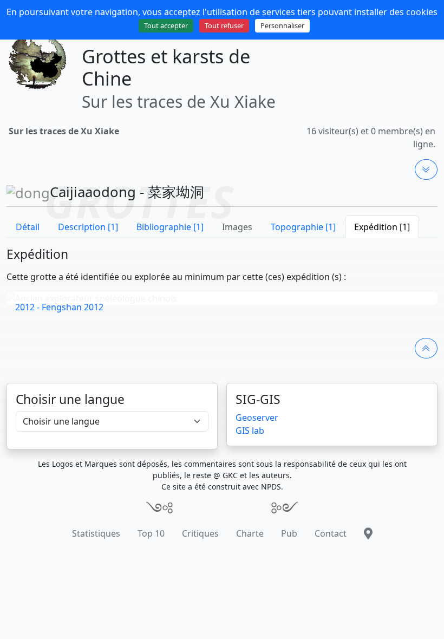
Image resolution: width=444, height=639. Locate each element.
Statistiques (96, 533)
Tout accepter (166, 25)
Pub (289, 533)
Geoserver (257, 417)
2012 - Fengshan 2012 (59, 307)
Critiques (200, 533)
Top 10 (151, 533)
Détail (28, 227)
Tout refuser (224, 25)
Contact (331, 533)
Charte (250, 533)
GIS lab (250, 430)
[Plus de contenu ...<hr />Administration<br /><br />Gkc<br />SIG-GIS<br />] (426, 169)
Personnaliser (282, 25)
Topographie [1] (303, 227)
